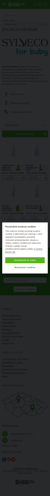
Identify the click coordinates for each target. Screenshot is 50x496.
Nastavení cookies (25, 267)
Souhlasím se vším (25, 260)
